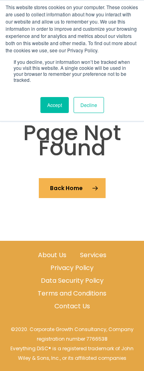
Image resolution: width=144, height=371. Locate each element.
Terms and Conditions (72, 293)
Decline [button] (88, 104)
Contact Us (72, 306)
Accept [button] (54, 104)
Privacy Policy (72, 267)
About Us (52, 255)
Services (93, 255)
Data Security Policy (72, 280)
